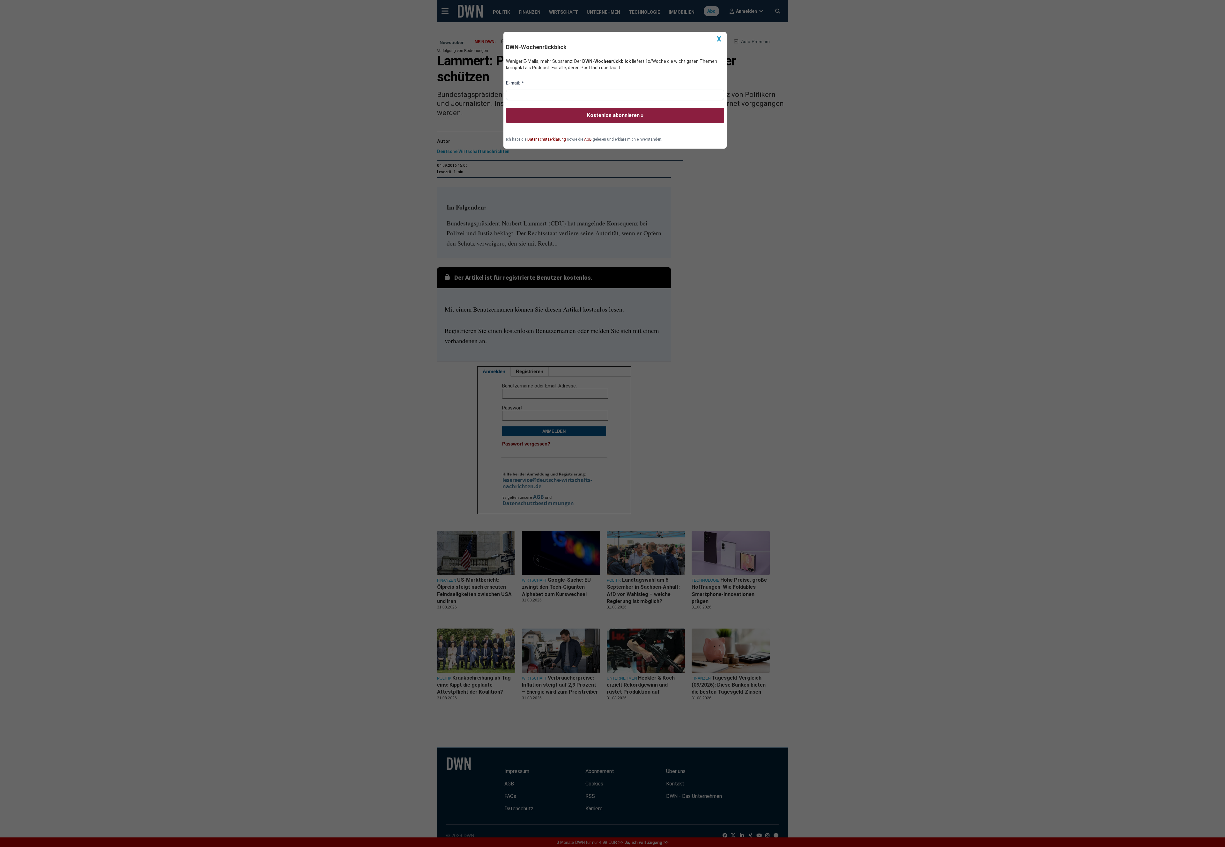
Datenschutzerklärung (546, 139)
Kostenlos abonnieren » (615, 115)
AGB (588, 139)
